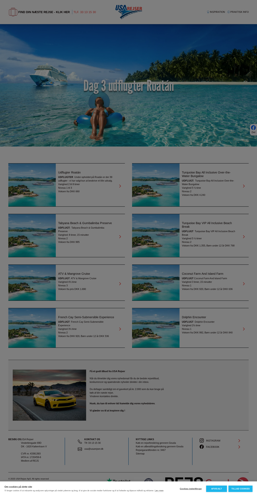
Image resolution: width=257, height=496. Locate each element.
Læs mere (159, 490)
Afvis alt (216, 489)
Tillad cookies (240, 489)
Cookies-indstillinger (191, 489)
